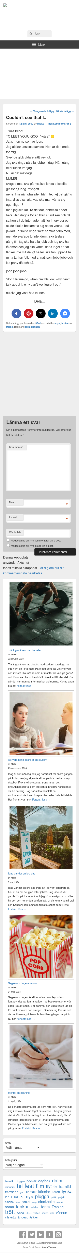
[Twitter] (31, 1234)
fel (20, 1186)
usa (29, 1212)
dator (57, 1180)
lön (7, 1197)
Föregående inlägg (42, 111)
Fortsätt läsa (25, 686)
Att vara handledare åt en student (27, 760)
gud (22, 1192)
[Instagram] (58, 1234)
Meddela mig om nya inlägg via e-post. (32, 545)
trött (10, 1211)
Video (45, 1213)
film (40, 1186)
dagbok (44, 1180)
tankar (65, 323)
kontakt (31, 1192)
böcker (31, 1181)
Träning (58, 1207)
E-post (13, 517)
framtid (65, 1186)
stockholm (46, 1201)
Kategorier (11, 1160)
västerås (10, 1217)
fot (55, 1187)
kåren (56, 1192)
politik (53, 1197)
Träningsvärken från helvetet (24, 650)
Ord (38, 323)
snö (18, 1202)
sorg (34, 1202)
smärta (9, 1202)
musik (17, 1196)
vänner (61, 1212)
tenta (45, 1206)
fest (29, 1185)
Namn (12, 502)
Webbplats (15, 532)
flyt (49, 1186)
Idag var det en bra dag (21, 873)
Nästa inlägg (65, 111)
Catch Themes (49, 1247)
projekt (61, 1197)
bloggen (20, 1181)
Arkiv (8, 1143)
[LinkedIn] (40, 1234)
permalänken (32, 327)
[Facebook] (22, 1234)
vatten (36, 1213)
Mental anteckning (19, 1093)
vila (52, 1213)
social (26, 1202)
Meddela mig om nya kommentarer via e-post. (36, 540)
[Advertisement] (39, 75)
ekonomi (10, 1187)
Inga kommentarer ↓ (60, 123)
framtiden (11, 1192)
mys (57, 323)
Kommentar (17, 447)
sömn (9, 1207)
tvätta (20, 1213)
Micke (40, 123)
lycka (67, 1191)
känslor (44, 1191)
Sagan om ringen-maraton (23, 983)
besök (9, 1181)
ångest (23, 1217)
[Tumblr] (49, 1234)
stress (60, 1202)
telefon (35, 1207)
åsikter (33, 1217)
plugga (42, 1196)
